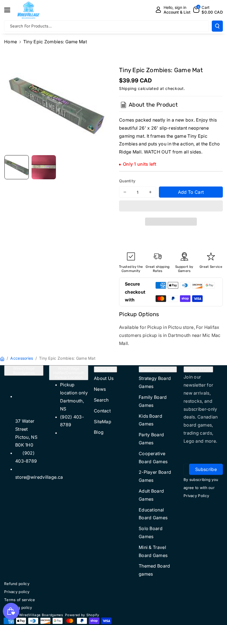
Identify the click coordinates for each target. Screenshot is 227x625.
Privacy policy (16, 591)
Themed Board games (154, 570)
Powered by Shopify (82, 615)
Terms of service (19, 600)
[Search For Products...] (217, 26)
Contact (102, 411)
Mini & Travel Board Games (153, 551)
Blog (99, 432)
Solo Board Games (150, 532)
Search (101, 400)
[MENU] (10, 10)
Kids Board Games (150, 420)
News (100, 389)
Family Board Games (153, 401)
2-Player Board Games (155, 476)
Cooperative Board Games (153, 457)
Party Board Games (151, 438)
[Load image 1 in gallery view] (16, 167)
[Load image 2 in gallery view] (44, 167)
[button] (171, 206)
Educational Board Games (153, 514)
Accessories (21, 358)
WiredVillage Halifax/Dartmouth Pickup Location (68, 372)
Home (10, 41)
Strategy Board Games (155, 382)
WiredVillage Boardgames (24, 370)
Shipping (128, 88)
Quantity (127, 180)
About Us (104, 378)
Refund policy (16, 583)
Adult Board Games (151, 495)
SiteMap (102, 421)
